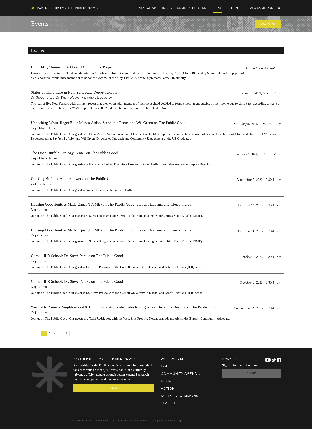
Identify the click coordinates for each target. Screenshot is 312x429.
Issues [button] (167, 8)
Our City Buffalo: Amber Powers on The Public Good (73, 179)
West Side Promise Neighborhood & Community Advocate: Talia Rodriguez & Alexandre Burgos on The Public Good (124, 307)
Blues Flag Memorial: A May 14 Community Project (72, 67)
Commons (179, 396)
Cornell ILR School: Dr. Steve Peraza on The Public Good (77, 256)
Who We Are (172, 359)
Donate (113, 388)
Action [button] (232, 8)
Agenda (193, 8)
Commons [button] (258, 8)
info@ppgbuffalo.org (169, 421)
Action (168, 388)
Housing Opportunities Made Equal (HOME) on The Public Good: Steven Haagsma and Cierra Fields (111, 204)
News (217, 8)
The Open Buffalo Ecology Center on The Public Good (74, 153)
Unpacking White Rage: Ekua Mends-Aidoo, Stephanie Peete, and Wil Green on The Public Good (108, 123)
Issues (167, 366)
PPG (67, 8)
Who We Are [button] (147, 8)
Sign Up (251, 373)
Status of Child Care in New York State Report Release (74, 92)
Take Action (268, 24)
